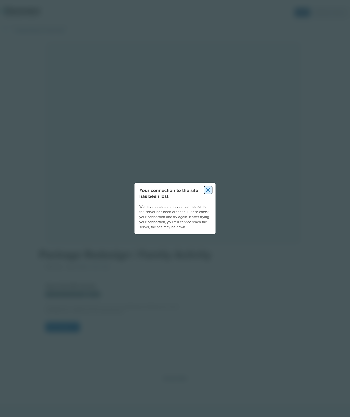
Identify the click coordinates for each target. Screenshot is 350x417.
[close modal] (208, 190)
